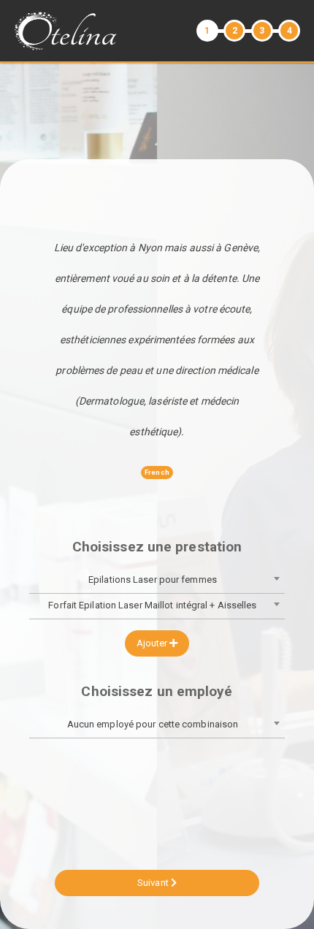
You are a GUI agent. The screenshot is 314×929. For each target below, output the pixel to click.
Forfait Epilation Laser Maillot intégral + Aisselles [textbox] (152, 605)
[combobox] (157, 581)
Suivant (154, 882)
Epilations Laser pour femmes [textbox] (152, 579)
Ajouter (153, 643)
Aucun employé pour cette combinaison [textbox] (153, 724)
